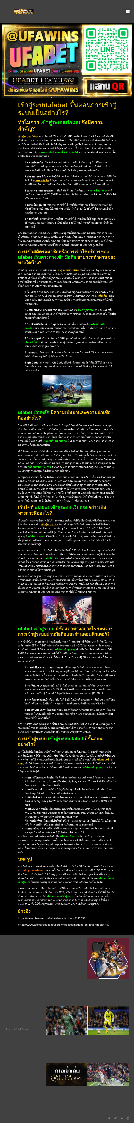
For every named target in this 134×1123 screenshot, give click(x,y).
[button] (128, 11)
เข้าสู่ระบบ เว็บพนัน (68, 270)
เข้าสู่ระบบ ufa (49, 524)
